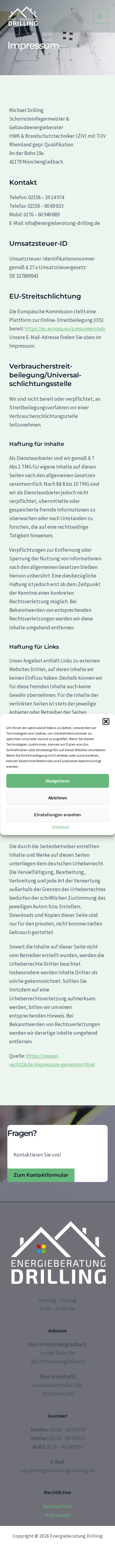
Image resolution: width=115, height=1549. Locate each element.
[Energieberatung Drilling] (22, 16)
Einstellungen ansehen (57, 814)
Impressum (61, 827)
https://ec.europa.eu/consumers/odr (65, 328)
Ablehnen (57, 798)
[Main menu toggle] (100, 16)
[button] (106, 721)
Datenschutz (57, 1506)
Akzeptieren (57, 781)
